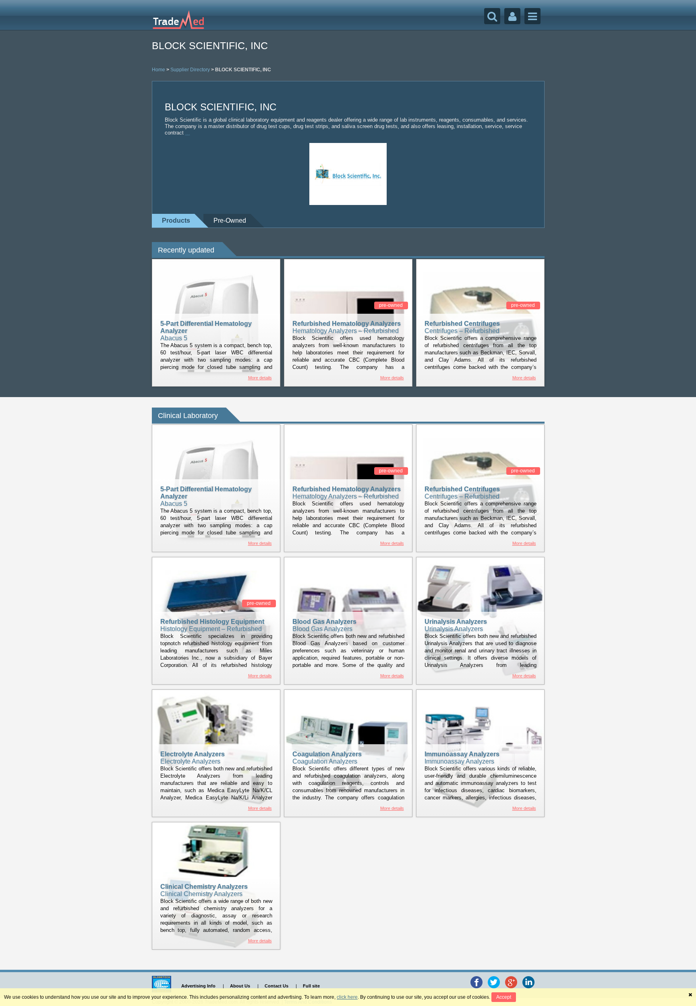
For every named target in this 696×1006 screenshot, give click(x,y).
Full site (311, 985)
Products (176, 220)
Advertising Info (198, 985)
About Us (240, 985)
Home (158, 69)
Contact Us (276, 985)
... (187, 133)
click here (347, 997)
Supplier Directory (190, 69)
